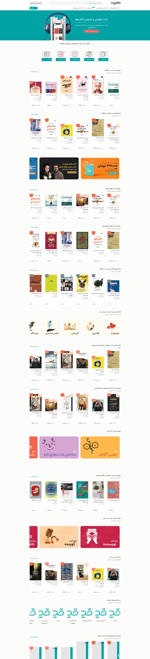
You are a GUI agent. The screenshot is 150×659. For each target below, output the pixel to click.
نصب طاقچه (33, 8)
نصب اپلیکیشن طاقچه (91, 31)
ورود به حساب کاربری (36, 3)
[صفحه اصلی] (116, 3)
